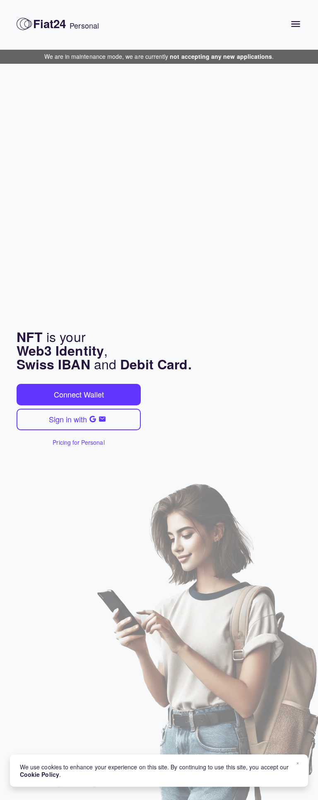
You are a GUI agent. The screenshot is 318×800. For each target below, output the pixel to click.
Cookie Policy (39, 774)
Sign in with (68, 419)
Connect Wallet (79, 394)
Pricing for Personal (78, 442)
